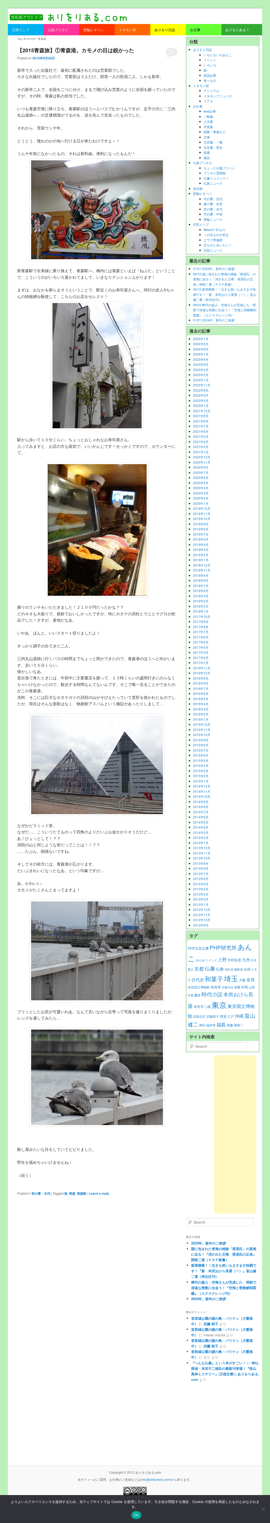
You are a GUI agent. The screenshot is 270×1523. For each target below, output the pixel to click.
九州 (246, 959)
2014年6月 (201, 817)
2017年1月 (201, 662)
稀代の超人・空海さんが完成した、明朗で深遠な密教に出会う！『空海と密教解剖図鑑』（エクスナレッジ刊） (223, 1288)
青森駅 (81, 1193)
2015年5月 (201, 760)
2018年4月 (201, 596)
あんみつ (202, 960)
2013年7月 (201, 873)
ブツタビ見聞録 (215, 173)
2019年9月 (201, 524)
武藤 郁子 (211, 1323)
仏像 (210, 968)
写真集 (208, 126)
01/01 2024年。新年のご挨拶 (214, 320)
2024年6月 (201, 349)
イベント (210, 59)
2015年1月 (201, 781)
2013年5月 (201, 884)
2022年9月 (201, 390)
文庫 (207, 137)
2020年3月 (201, 493)
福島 (221, 1024)
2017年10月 (201, 616)
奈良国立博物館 (199, 987)
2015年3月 (201, 770)
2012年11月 (201, 914)
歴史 (223, 1016)
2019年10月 (201, 518)
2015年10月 (201, 734)
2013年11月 (201, 853)
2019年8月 (201, 529)
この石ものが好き (216, 234)
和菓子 (214, 978)
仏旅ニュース (213, 183)
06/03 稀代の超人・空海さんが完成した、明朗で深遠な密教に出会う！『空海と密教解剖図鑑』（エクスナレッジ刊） (224, 309)
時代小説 (212, 994)
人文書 (208, 121)
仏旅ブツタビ (202, 162)
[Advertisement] (235, 1134)
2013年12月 (201, 847)
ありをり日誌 (202, 49)
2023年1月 (201, 380)
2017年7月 (201, 632)
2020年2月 (201, 498)
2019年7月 (201, 534)
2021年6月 (201, 431)
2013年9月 (201, 863)
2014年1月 (201, 842)
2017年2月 (201, 657)
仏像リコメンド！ (216, 178)
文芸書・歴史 (213, 147)
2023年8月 (201, 364)
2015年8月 (201, 745)
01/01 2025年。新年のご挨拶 (214, 268)
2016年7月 (201, 688)
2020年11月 (201, 462)
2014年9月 (201, 801)
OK (136, 1515)
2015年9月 (201, 740)
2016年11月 (201, 668)
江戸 (231, 1016)
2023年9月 (201, 359)
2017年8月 (201, 626)
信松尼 (229, 969)
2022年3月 (201, 400)
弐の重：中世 (213, 214)
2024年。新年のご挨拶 (208, 1298)
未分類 (197, 188)
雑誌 (207, 157)
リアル (208, 101)
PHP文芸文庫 (198, 948)
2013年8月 (201, 868)
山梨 (252, 987)
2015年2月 (201, 775)
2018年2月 (201, 606)
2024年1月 (201, 354)
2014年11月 (201, 791)
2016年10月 (201, 673)
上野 (222, 959)
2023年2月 (201, 374)
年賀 (191, 995)
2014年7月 (201, 812)
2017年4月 (201, 647)
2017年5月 (201, 642)
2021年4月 (201, 441)
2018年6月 (201, 590)
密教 (237, 987)
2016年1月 (201, 719)
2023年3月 (201, 369)
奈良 (251, 980)
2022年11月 (201, 385)
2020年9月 (201, 467)
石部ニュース (213, 250)
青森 (72, 1193)
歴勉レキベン (202, 193)
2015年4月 (201, 765)
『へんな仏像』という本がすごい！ (218, 1362)
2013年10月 (201, 858)
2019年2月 (201, 554)
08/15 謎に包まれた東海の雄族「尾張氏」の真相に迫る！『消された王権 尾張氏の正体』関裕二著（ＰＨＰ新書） (224, 279)
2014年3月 (201, 832)
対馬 (244, 986)
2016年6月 (201, 693)
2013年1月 (201, 904)
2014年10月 (201, 796)
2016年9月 (201, 678)
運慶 (230, 1025)
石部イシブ (201, 224)
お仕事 (197, 106)
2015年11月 (201, 729)
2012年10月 (201, 919)
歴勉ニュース (213, 219)
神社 (202, 1025)
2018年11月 (201, 570)
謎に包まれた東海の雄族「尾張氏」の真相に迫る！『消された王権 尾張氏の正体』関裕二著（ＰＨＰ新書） (223, 1254)
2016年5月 (201, 698)
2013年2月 (201, 899)
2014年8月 (201, 806)
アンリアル (211, 90)
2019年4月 (201, 544)
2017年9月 (201, 621)
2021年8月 (201, 421)
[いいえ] (263, 1509)
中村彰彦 (234, 959)
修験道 (238, 969)
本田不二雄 (202, 1006)
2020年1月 (201, 503)
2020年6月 (201, 477)
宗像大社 (227, 987)
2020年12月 (201, 457)
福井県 (211, 1025)
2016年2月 (201, 714)
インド (212, 960)
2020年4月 (201, 488)
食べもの (210, 80)
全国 (247, 969)
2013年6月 (201, 878)
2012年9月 (201, 925)
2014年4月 (201, 827)
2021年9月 (201, 416)
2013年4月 (201, 889)
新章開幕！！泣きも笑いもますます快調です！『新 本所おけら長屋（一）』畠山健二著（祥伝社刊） (223, 1271)
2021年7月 (201, 426)
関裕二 (238, 1025)
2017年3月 (201, 652)
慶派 (197, 995)
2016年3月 (201, 709)
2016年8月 (201, 683)
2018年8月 (201, 580)
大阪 (242, 979)
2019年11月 (201, 513)
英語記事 (210, 75)
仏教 (220, 969)
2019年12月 (201, 508)
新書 (207, 152)
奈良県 (216, 987)
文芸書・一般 (213, 142)
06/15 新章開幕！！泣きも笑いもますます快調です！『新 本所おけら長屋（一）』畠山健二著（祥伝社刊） (224, 294)
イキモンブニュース (218, 96)
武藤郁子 (212, 1016)
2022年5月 (201, 395)
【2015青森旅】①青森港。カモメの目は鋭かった (75, 50)
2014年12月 (201, 786)
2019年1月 (201, 560)
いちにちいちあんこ (218, 54)
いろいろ (210, 65)
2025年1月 (201, 339)
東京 (219, 1004)
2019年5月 (201, 539)
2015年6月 (201, 755)
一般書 (208, 116)
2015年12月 (201, 724)
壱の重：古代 (40, 1193)
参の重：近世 (213, 203)
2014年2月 (201, 837)
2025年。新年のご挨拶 (208, 1243)
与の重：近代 (213, 198)
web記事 (210, 111)
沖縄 (239, 1016)
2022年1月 (201, 405)
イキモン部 (201, 85)
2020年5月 (201, 483)
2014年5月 (201, 822)
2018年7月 (201, 585)
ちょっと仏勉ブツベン (219, 168)
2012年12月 (201, 909)
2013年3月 (201, 894)
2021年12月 (201, 411)
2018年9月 (201, 575)
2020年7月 (201, 472)
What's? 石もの (214, 229)
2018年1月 (201, 611)
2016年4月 (201, 704)
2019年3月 (201, 549)
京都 (199, 968)
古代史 (197, 979)
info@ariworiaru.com (156, 1479)
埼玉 (231, 978)
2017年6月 (201, 637)
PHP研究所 (223, 947)
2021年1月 (201, 452)
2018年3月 (201, 601)
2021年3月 (201, 446)
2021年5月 (201, 436)
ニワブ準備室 (213, 240)
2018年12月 (201, 565)
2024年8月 (201, 344)
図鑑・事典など (215, 131)
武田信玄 (199, 1016)
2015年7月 (201, 750)
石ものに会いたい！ (218, 245)
